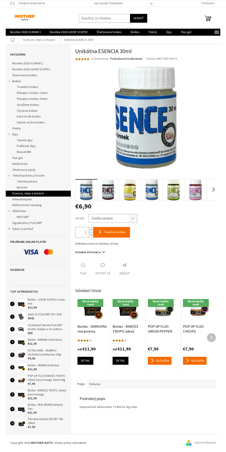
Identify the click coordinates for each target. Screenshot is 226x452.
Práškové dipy (26, 146)
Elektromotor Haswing (27, 205)
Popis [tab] (81, 384)
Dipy (15, 134)
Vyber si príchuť (22, 229)
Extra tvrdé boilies (29, 116)
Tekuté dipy (25, 140)
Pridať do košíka (114, 232)
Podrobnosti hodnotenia (126, 59)
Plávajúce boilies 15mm (32, 99)
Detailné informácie (88, 252)
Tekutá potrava (27, 181)
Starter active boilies (31, 122)
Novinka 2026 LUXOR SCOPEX (31, 69)
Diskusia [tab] (94, 384)
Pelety (16, 128)
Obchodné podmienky (108, 4)
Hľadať (139, 18)
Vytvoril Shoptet (205, 443)
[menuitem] (25, 32)
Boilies (16, 81)
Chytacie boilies (27, 111)
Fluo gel (17, 158)
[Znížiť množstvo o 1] (91, 234)
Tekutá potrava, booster (28, 175)
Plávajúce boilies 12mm (32, 93)
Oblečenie (19, 211)
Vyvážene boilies (28, 105)
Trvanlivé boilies (27, 87)
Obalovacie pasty (24, 170)
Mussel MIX (24, 152)
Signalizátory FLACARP (27, 223)
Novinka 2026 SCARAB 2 (27, 63)
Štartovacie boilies (24, 75)
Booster (22, 187)
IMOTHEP (23, 217)
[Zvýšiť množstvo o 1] (91, 229)
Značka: (161, 59)
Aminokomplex (22, 199)
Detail (85, 361)
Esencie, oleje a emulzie (28, 193)
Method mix (20, 164)
